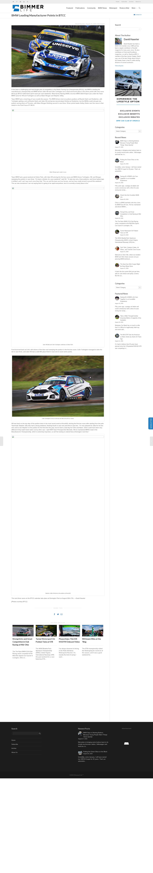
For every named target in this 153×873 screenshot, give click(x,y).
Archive (131, 1)
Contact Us (138, 14)
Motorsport (113, 8)
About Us (138, 1)
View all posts (119, 66)
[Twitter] (13, 1)
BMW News (102, 8)
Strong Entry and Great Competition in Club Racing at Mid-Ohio (22, 642)
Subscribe (124, 1)
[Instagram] (27, 1)
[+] (23, 631)
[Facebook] (17, 1)
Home (117, 1)
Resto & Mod (124, 8)
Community (91, 8)
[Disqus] (57, 691)
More (134, 8)
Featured (69, 8)
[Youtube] (24, 1)
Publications (80, 8)
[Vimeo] (20, 1)
